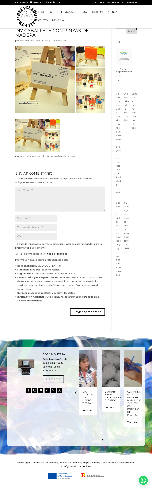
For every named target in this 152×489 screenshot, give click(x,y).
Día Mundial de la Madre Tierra (88, 397)
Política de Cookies (70, 462)
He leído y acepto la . (43, 253)
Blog (83, 12)
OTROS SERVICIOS (61, 12)
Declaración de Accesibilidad (117, 462)
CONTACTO (41, 21)
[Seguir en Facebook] (28, 390)
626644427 (22, 2)
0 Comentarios (58, 40)
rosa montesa (26, 40)
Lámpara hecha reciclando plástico (113, 396)
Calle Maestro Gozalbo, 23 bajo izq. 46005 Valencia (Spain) (56, 363)
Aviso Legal (23, 462)
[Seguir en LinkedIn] (47, 390)
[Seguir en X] (59, 390)
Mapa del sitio (91, 462)
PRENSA (112, 12)
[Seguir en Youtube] (40, 390)
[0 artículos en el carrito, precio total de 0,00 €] (119, 42)
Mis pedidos (113, 2)
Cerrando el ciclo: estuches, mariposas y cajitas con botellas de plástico (134, 403)
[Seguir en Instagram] (34, 390)
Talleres (40, 12)
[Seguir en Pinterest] (53, 390)
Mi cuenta (99, 2)
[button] (75, 393)
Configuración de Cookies (76, 466)
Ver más (87, 410)
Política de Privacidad (55, 253)
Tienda (56, 21)
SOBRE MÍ (97, 12)
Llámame (53, 379)
